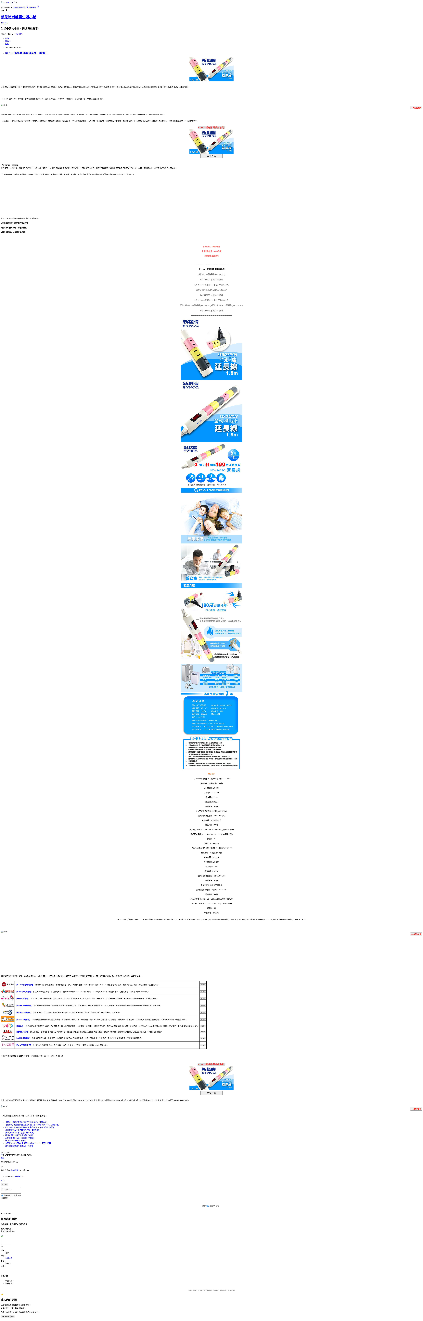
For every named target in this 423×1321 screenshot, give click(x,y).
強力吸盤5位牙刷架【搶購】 (16, 1141)
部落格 (8, 41)
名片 (7, 44)
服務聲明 (232, 1290)
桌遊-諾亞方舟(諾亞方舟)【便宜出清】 (20, 1133)
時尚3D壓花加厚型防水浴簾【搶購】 (19, 1135)
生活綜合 (18, 34)
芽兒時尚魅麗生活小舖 (18, 17)
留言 (18, 1170)
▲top (3, 1180)
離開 (12, 1316)
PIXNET (195, 1290)
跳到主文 (4, 23)
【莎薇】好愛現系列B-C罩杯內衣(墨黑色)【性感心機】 (26, 1122)
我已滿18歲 (5, 1316)
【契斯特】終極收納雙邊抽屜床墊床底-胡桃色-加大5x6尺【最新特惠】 (32, 1125)
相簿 (7, 38)
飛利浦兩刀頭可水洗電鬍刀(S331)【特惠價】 (22, 1130)
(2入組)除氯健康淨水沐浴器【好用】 (19, 1146)
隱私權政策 (223, 1290)
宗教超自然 (19, 1176)
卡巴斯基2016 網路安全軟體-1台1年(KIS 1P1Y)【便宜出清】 (28, 1143)
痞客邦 (13, 1170)
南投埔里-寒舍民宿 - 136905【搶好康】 (20, 1138)
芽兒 (2, 1158)
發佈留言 (4, 1198)
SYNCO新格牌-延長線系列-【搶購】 (26, 53)
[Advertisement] (19, 195)
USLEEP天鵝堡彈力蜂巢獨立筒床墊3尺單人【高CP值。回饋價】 (30, 1127)
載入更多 (4, 1184)
